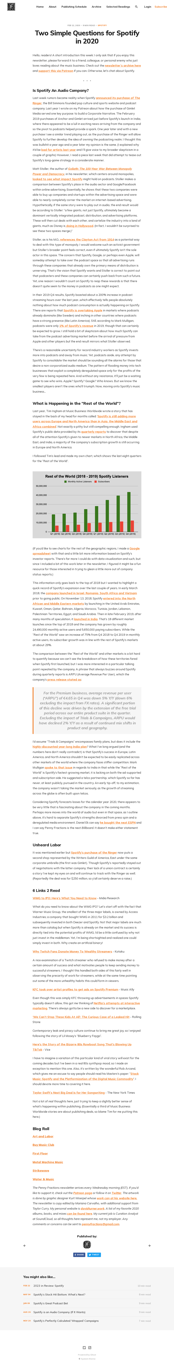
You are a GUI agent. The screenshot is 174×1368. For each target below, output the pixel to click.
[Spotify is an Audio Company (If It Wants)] (87, 1312)
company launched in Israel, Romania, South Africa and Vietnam (91, 593)
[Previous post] (25, 1245)
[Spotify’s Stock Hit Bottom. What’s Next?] (87, 1294)
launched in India (86, 619)
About (52, 6)
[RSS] (90, 1348)
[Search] (136, 6)
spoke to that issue (58, 767)
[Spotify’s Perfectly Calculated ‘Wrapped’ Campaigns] (87, 1320)
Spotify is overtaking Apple (83, 310)
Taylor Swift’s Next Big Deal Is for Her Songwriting (69, 1092)
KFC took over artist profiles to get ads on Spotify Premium (75, 989)
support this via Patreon (55, 71)
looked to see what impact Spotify (57, 179)
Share (80, 1254)
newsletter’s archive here (123, 65)
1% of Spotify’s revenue (76, 326)
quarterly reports (93, 431)
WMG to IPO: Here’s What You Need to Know (65, 898)
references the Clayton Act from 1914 (87, 239)
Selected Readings (118, 6)
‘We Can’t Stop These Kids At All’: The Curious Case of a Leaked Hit (81, 1017)
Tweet (96, 1254)
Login (147, 6)
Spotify (102, 25)
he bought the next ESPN (118, 822)
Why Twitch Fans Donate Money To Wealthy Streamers (72, 951)
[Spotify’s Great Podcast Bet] (87, 1303)
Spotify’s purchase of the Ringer (94, 852)
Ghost (93, 1354)
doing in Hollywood (79, 226)
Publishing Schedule (74, 6)
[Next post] (148, 1245)
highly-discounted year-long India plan (60, 746)
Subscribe (161, 6)
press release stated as (64, 679)
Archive (96, 6)
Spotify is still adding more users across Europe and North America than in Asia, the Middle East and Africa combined (85, 421)
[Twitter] (84, 1348)
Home (40, 6)
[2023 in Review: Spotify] (87, 1285)
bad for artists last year (58, 149)
